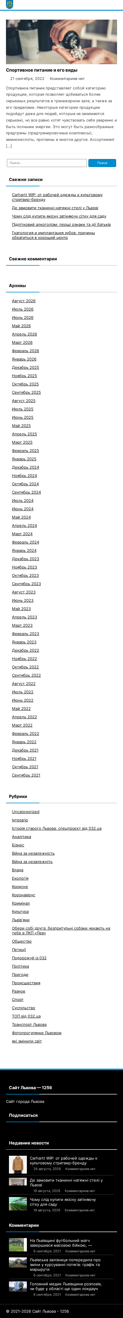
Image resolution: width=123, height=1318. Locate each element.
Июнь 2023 (22, 600)
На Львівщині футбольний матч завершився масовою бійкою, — (61, 1243)
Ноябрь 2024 (24, 475)
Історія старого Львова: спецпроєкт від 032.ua (57, 828)
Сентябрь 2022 (26, 675)
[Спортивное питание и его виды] (61, 62)
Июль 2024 (22, 500)
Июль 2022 (22, 691)
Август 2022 (24, 683)
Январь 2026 (24, 359)
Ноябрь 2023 (24, 567)
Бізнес (18, 845)
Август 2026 (24, 300)
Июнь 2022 (22, 700)
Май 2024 (21, 517)
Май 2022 (21, 708)
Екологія (20, 878)
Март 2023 (22, 625)
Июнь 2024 (22, 508)
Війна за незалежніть (32, 861)
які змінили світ (27, 1041)
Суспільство (23, 1007)
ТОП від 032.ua (26, 1016)
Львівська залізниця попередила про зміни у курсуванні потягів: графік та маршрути (65, 1264)
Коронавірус (23, 894)
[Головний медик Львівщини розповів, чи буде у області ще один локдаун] (18, 1286)
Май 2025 (21, 425)
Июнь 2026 (22, 317)
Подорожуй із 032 (29, 957)
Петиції (19, 949)
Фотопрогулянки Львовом (36, 1032)
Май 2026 (21, 325)
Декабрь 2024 (25, 467)
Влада (17, 869)
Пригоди (20, 974)
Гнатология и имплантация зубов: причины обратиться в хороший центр (53, 235)
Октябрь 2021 (25, 766)
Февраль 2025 (25, 450)
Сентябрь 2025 (26, 392)
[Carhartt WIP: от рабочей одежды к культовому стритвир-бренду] (18, 1165)
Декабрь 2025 (25, 367)
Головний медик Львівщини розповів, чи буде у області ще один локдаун (66, 1286)
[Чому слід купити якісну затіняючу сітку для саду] (18, 1203)
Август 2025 (24, 400)
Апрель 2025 (24, 434)
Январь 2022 (24, 741)
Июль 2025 (22, 409)
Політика (20, 966)
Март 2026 (22, 342)
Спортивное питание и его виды (41, 70)
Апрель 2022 (24, 716)
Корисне (20, 886)
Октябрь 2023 (25, 575)
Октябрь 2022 (25, 666)
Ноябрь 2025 (24, 375)
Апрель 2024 (24, 525)
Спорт (18, 999)
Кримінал (21, 903)
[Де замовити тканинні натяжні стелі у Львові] (18, 1181)
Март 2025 (22, 442)
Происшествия (26, 982)
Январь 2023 (24, 642)
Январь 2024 (24, 550)
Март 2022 (22, 725)
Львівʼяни (21, 919)
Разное (18, 991)
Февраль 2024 (25, 542)
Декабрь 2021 (25, 750)
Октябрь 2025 (25, 384)
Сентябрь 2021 (26, 775)
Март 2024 (22, 533)
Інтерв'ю (20, 820)
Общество (22, 941)
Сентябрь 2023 (26, 583)
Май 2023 (21, 608)
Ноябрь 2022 (24, 658)
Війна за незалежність (33, 853)
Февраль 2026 (25, 350)
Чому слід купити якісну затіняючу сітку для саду (59, 216)
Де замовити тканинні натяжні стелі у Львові (55, 207)
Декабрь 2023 (25, 558)
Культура (20, 911)
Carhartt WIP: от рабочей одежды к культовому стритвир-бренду (63, 1160)
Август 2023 (24, 592)
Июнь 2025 (22, 417)
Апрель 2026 (24, 334)
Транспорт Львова (29, 1024)
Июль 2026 (22, 309)
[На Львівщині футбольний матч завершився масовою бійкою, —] (18, 1244)
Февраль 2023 (25, 633)
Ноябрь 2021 (24, 758)
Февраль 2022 (25, 733)
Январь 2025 (24, 458)
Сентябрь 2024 (26, 492)
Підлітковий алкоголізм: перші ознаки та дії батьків (61, 224)
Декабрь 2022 (25, 650)
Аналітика (21, 836)
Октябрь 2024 (25, 483)
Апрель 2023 (24, 617)
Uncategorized (25, 811)
